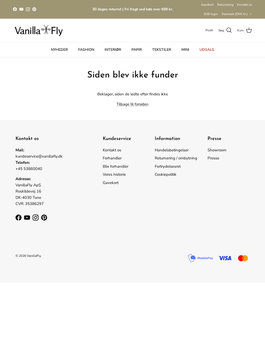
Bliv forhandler (115, 166)
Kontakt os (244, 5)
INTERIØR (113, 49)
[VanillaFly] (39, 30)
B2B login (211, 14)
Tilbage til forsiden (132, 104)
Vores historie (114, 174)
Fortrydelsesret (168, 166)
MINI (185, 49)
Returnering (225, 5)
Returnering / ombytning (176, 158)
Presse (213, 158)
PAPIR (136, 49)
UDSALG (207, 49)
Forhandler (112, 158)
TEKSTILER (161, 49)
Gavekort (207, 5)
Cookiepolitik (165, 174)
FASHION (86, 49)
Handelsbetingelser (172, 150)
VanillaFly (34, 256)
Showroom (217, 150)
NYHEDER (59, 49)
